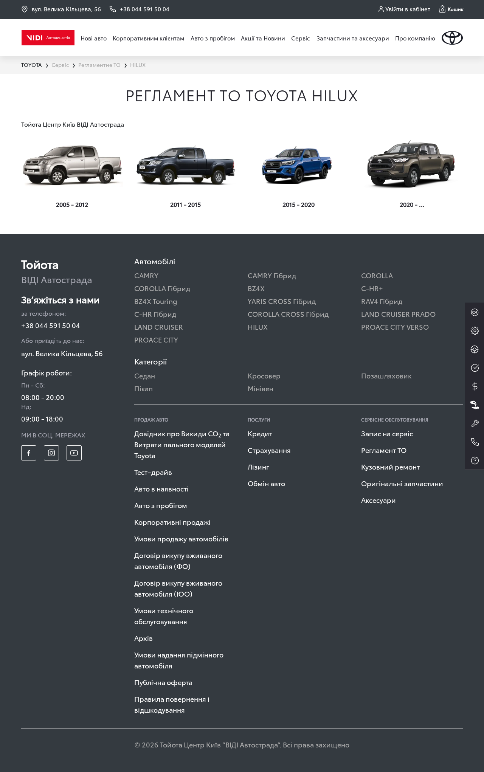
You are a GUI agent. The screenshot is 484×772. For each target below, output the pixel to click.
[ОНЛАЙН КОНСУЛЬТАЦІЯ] (474, 312)
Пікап (143, 388)
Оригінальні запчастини (402, 483)
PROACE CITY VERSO (395, 326)
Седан (144, 375)
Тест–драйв (153, 471)
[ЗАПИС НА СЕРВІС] (474, 423)
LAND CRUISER (158, 326)
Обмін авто (266, 483)
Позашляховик (386, 375)
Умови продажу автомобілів (181, 538)
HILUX (258, 326)
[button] (451, 9)
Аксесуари (378, 499)
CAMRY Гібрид (272, 275)
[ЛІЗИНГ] (474, 404)
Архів (143, 637)
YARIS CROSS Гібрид (282, 300)
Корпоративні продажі (172, 521)
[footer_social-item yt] (74, 452)
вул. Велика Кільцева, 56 (66, 9)
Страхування (269, 449)
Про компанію (415, 38)
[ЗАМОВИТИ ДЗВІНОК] (474, 442)
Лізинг (258, 466)
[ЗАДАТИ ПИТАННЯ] (474, 460)
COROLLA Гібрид (162, 288)
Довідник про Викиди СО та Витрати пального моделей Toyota (182, 444)
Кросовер (264, 375)
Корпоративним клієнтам (148, 38)
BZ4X (256, 288)
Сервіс (300, 38)
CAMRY (146, 275)
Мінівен (260, 388)
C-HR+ (372, 288)
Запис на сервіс (387, 433)
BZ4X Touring (155, 300)
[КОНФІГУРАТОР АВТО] (474, 330)
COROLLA (377, 275)
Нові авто (94, 38)
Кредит (260, 433)
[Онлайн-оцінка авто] (474, 367)
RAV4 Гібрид (381, 300)
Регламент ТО (383, 449)
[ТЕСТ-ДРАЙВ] (474, 349)
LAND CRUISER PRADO (398, 313)
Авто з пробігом (213, 38)
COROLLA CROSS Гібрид (288, 313)
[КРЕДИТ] (474, 386)
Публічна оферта (163, 682)
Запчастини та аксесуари (352, 38)
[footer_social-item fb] (28, 452)
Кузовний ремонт (390, 466)
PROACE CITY (156, 339)
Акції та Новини (263, 38)
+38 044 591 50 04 (50, 325)
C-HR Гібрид (155, 313)
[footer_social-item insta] (51, 452)
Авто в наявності (161, 488)
